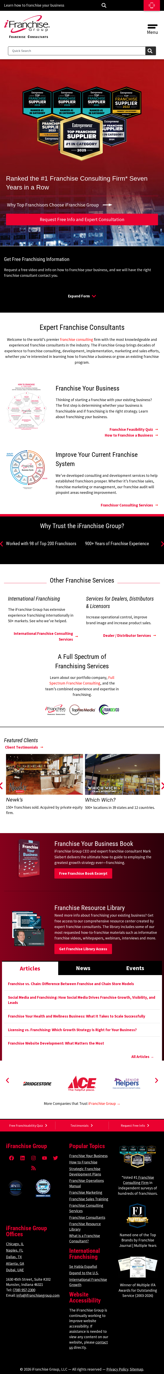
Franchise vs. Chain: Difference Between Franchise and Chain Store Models (71, 983)
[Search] (151, 50)
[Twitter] (56, 1158)
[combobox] (77, 50)
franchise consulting (76, 339)
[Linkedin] (23, 1158)
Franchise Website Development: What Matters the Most (56, 1043)
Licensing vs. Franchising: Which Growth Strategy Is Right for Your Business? (72, 1029)
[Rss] (34, 1168)
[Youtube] (45, 1158)
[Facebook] (12, 1158)
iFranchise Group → (104, 1103)
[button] (152, 25)
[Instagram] (34, 1158)
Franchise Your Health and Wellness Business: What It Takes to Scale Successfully (76, 1016)
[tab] (30, 968)
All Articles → (142, 1056)
